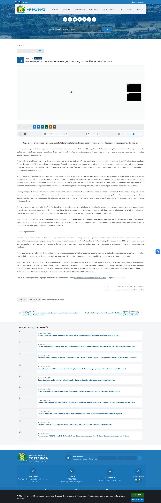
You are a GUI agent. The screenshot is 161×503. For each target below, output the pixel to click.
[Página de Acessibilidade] (94, 19)
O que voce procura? (54, 29)
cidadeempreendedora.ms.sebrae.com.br (90, 278)
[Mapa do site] (89, 19)
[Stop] (25, 134)
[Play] (20, 134)
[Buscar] (107, 29)
